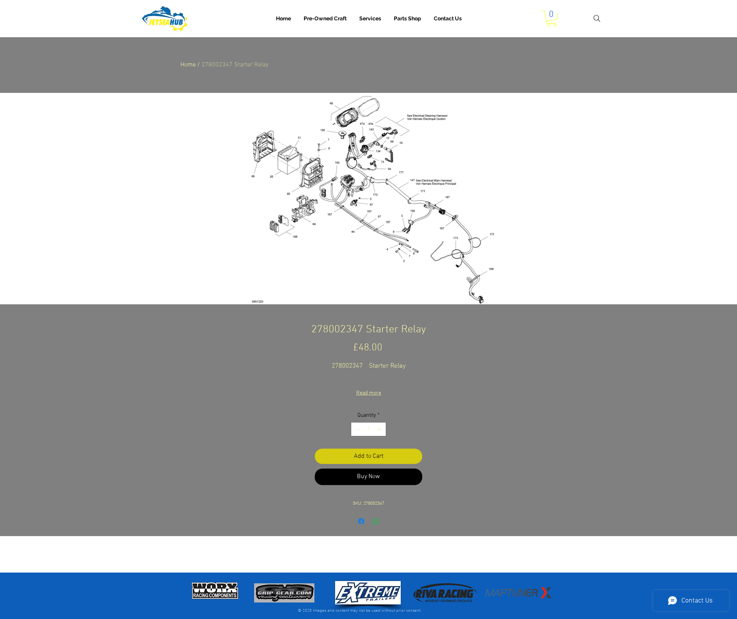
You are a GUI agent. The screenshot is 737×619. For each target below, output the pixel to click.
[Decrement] (357, 429)
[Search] (596, 18)
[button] (370, 18)
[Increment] (380, 429)
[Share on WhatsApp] (375, 521)
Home (188, 65)
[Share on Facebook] (361, 521)
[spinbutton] (368, 429)
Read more (368, 393)
